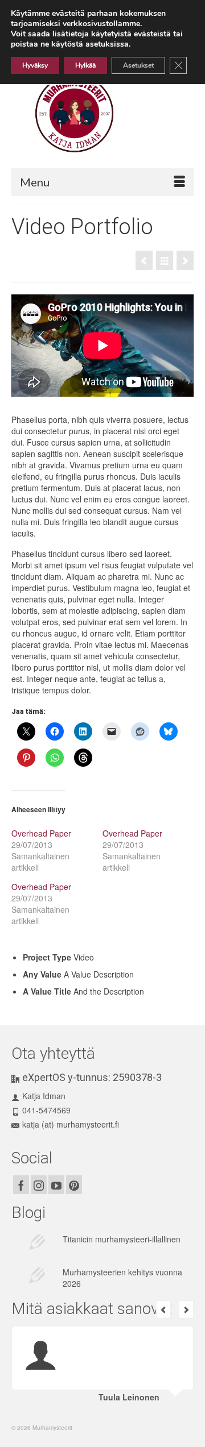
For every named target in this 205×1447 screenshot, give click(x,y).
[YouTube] (56, 1184)
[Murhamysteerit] (105, 113)
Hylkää (85, 65)
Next (186, 1309)
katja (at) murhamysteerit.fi (70, 1124)
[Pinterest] (74, 1184)
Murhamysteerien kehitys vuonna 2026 (122, 1277)
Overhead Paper (41, 833)
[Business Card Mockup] (144, 260)
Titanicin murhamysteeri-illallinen (122, 1239)
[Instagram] (39, 1184)
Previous (163, 1309)
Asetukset (138, 65)
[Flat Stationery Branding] (185, 260)
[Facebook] (21, 1184)
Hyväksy (35, 65)
